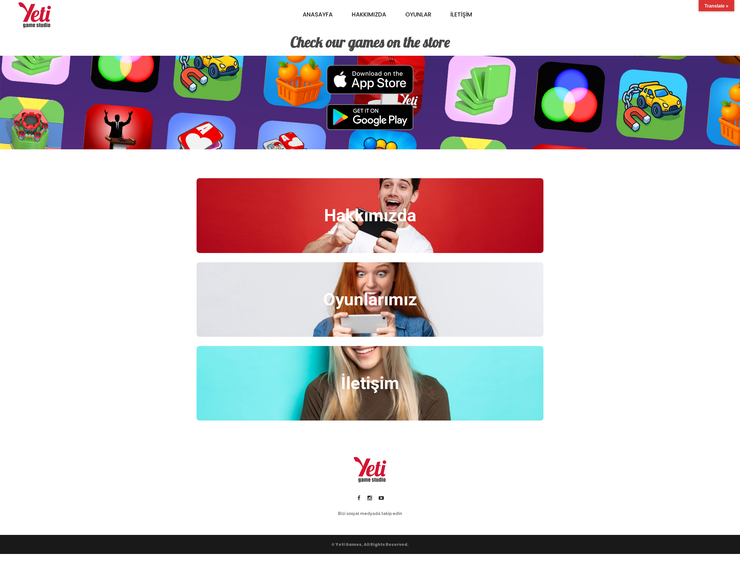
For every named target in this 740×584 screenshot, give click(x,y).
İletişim (461, 14)
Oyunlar (418, 14)
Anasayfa (318, 14)
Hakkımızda (369, 14)
